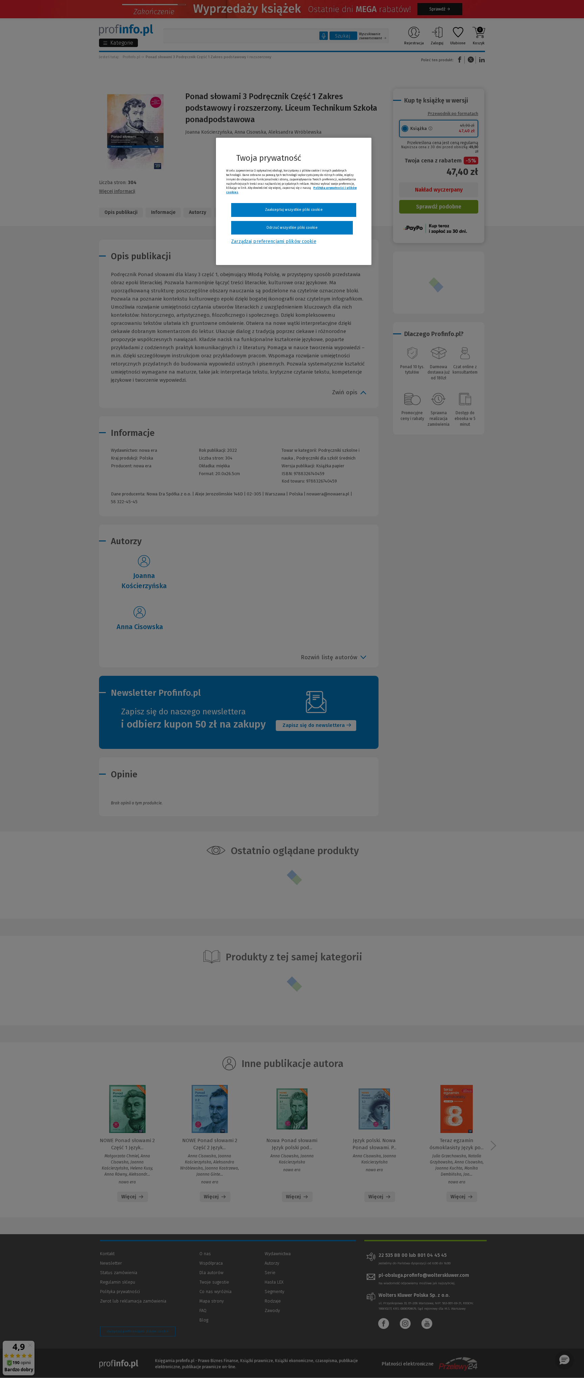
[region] (293, 201)
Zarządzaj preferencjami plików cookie (273, 241)
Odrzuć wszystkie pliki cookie (291, 227)
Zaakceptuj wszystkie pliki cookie (294, 209)
